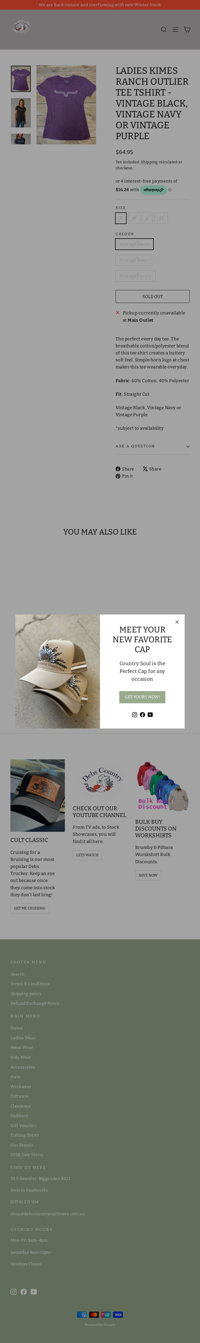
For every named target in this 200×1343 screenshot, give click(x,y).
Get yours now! (142, 696)
